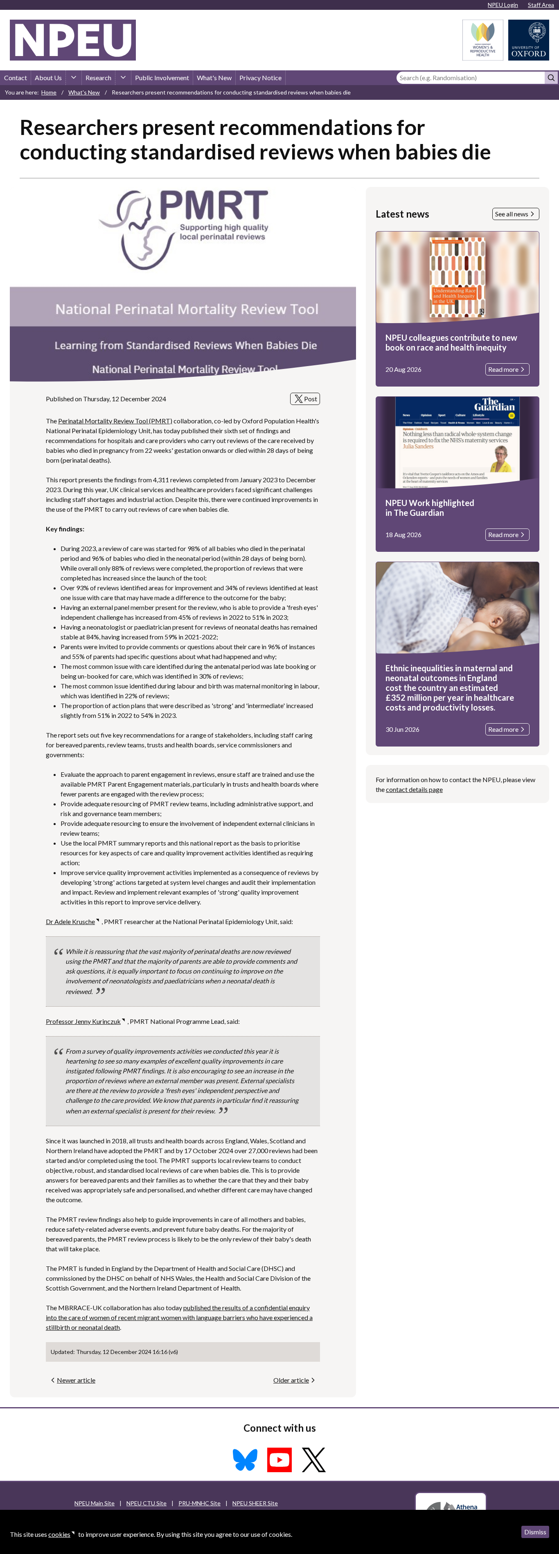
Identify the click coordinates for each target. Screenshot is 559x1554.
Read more (503, 369)
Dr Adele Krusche (70, 921)
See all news (511, 214)
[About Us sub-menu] (73, 77)
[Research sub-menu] (123, 77)
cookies (59, 1534)
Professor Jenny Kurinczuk (83, 1021)
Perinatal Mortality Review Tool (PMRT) (115, 421)
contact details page (414, 789)
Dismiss (535, 1532)
